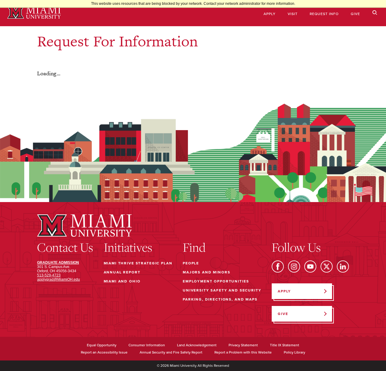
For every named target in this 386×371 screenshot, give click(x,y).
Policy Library (294, 352)
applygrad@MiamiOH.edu (58, 279)
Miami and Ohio (122, 281)
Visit (293, 14)
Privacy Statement (243, 345)
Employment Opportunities (216, 281)
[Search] (375, 13)
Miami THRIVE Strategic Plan (138, 263)
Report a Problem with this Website (243, 352)
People (191, 263)
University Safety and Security (222, 290)
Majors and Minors (206, 272)
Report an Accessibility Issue (104, 352)
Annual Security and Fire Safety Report (171, 352)
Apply (270, 14)
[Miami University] (34, 13)
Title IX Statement (284, 345)
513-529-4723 (49, 275)
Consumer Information (146, 345)
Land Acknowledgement (197, 345)
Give (355, 14)
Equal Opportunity (101, 345)
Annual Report (122, 272)
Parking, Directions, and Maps (220, 299)
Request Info (324, 14)
